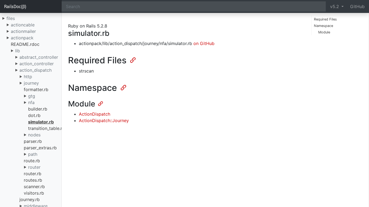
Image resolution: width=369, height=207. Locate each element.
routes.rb (33, 180)
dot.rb (34, 115)
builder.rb (37, 109)
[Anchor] (132, 59)
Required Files (325, 19)
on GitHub (203, 43)
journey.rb (29, 199)
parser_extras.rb (40, 147)
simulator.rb (41, 122)
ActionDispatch (94, 114)
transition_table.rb (46, 128)
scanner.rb (34, 186)
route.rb (32, 160)
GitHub (357, 6)
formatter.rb (36, 89)
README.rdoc (25, 44)
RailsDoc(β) (15, 6)
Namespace (323, 26)
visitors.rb (34, 193)
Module (324, 32)
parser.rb (33, 141)
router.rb (32, 173)
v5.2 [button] (335, 6)
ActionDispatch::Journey (104, 120)
